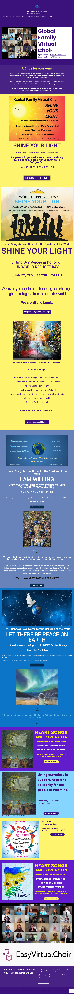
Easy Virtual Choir (55, 57)
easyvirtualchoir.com (43, 983)
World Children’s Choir (58, 55)
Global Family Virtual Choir (37, 12)
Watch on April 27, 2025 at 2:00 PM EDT (37, 578)
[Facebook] (51, 17)
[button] (37, 923)
